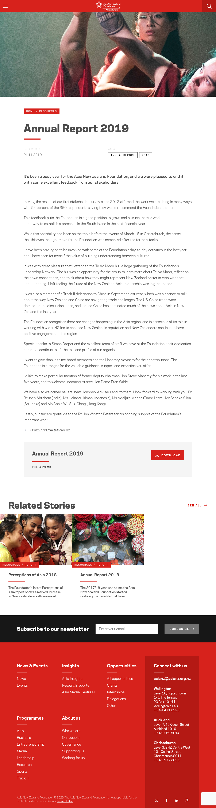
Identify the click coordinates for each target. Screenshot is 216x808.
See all (195, 505)
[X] (156, 800)
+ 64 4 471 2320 (167, 710)
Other (111, 705)
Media (22, 751)
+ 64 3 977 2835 (167, 760)
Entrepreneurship (30, 744)
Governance (71, 744)
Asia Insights (72, 678)
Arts (20, 730)
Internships (115, 692)
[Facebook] (166, 800)
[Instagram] (186, 800)
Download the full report (50, 430)
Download (171, 455)
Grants (112, 685)
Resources (48, 111)
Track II (23, 778)
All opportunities (120, 678)
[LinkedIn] (176, 800)
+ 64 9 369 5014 (167, 733)
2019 (146, 155)
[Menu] (5, 6)
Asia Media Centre (76, 692)
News (21, 678)
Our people (71, 737)
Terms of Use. (65, 801)
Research (24, 764)
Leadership (25, 757)
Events (22, 685)
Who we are (71, 730)
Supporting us (73, 751)
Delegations (116, 698)
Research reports (75, 685)
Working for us (73, 757)
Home (30, 111)
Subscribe (179, 629)
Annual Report (123, 155)
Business (24, 737)
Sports (22, 771)
